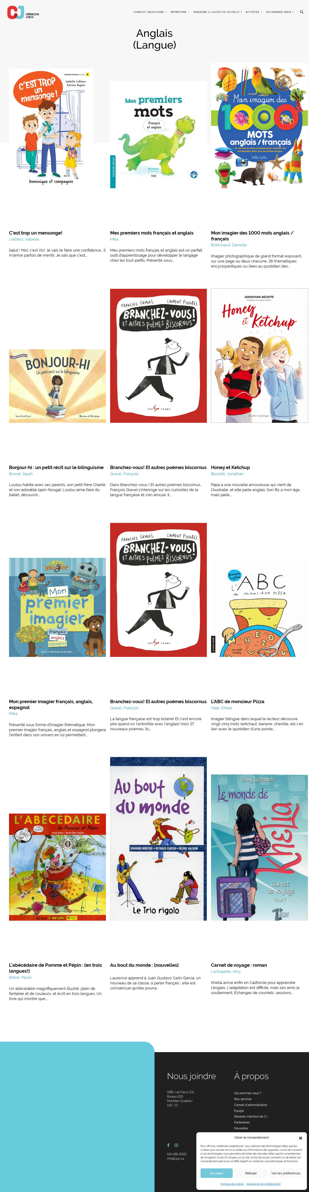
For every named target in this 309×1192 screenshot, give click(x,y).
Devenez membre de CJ (250, 1116)
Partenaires (242, 1122)
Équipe (239, 1110)
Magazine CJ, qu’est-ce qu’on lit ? (218, 12)
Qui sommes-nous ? (279, 12)
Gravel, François (124, 474)
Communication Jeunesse (23, 12)
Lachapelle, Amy (226, 971)
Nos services (243, 1099)
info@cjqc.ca (175, 1158)
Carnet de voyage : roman (239, 965)
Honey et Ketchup (230, 467)
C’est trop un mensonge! (35, 233)
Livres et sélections (149, 12)
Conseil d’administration (250, 1105)
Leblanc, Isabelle (24, 239)
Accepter (216, 1173)
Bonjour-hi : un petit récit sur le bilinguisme (56, 467)
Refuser (251, 1173)
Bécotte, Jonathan (227, 474)
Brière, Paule (20, 977)
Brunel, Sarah (21, 474)
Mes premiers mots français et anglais (152, 233)
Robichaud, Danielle (229, 245)
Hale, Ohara (221, 708)
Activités (252, 12)
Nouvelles (241, 1128)
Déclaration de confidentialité (263, 1184)
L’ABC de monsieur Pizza (237, 701)
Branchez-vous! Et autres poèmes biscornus (158, 467)
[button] (300, 1138)
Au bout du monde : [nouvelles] (144, 965)
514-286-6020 (176, 1154)
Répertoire (179, 12)
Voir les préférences (285, 1173)
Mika (114, 239)
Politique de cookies (232, 1184)
